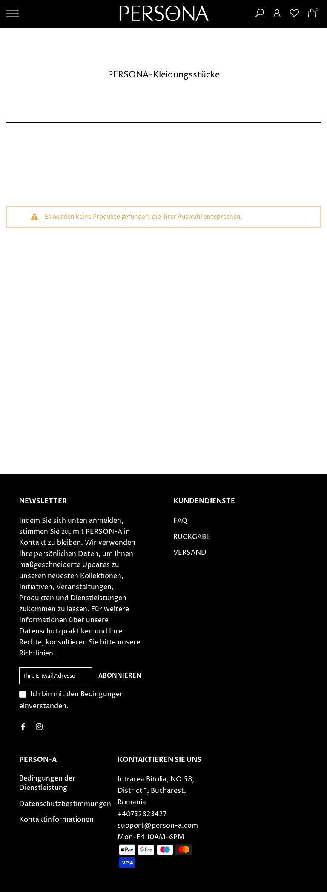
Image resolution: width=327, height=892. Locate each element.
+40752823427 (142, 814)
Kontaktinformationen (56, 819)
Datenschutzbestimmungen (65, 804)
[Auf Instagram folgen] (39, 726)
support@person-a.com (158, 825)
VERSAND (190, 552)
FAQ (180, 520)
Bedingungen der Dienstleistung (47, 783)
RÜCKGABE (191, 536)
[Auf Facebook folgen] (23, 726)
